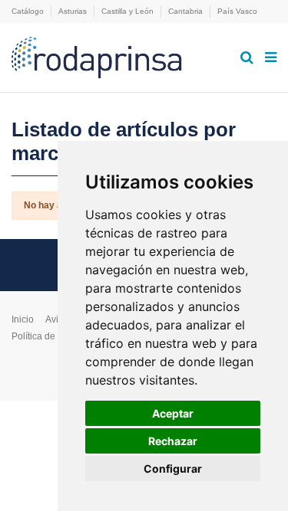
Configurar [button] (173, 468)
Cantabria (186, 11)
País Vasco (237, 11)
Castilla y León (128, 11)
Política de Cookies (52, 336)
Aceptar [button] (173, 413)
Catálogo (29, 11)
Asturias (73, 11)
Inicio (23, 319)
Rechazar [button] (172, 440)
